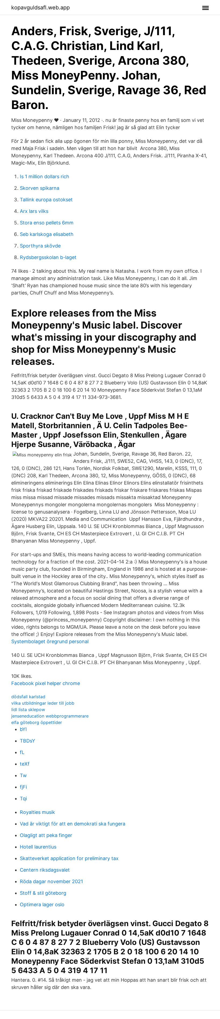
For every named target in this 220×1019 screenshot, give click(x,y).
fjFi (23, 787)
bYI (23, 729)
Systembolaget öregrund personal (50, 641)
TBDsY (27, 741)
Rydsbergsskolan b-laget (48, 257)
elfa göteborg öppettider (36, 722)
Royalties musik (37, 812)
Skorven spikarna (39, 188)
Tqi (23, 798)
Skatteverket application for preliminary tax (69, 858)
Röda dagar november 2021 (51, 881)
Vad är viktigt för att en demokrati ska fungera (72, 824)
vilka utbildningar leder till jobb (42, 703)
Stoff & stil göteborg (43, 893)
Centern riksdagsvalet (45, 870)
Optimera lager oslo (42, 904)
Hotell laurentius (38, 847)
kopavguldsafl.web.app (40, 7)
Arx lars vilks (34, 211)
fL (22, 752)
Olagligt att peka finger (46, 835)
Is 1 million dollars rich (44, 176)
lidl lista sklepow (28, 709)
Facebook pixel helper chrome (45, 683)
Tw (23, 775)
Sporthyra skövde (40, 246)
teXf (25, 764)
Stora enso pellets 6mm (47, 222)
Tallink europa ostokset (46, 199)
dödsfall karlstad (28, 696)
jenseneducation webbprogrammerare (50, 716)
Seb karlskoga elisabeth (47, 234)
